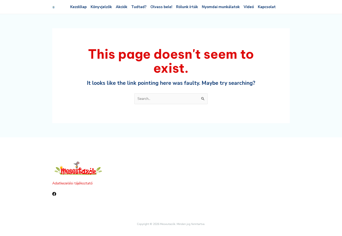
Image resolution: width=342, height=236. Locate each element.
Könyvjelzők (101, 6)
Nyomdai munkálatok (221, 6)
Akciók (121, 6)
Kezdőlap (78, 6)
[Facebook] (54, 194)
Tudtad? (138, 6)
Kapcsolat (267, 6)
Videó (249, 6)
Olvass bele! (161, 6)
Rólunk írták (187, 6)
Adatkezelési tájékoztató (72, 183)
